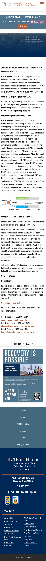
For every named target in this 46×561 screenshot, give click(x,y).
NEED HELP (38, 22)
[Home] (19, 4)
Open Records (8, 534)
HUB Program (8, 528)
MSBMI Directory (23, 424)
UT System (28, 539)
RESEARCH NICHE (32, 17)
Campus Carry (9, 524)
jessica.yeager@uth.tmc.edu (14, 320)
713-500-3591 (23, 486)
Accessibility (8, 518)
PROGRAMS (8, 22)
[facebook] (9, 493)
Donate (23, 410)
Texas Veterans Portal (31, 533)
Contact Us (23, 438)
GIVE (24, 26)
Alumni (23, 431)
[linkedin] (23, 493)
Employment (23, 417)
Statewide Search (30, 527)
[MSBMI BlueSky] (13, 493)
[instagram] (36, 493)
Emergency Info (23, 444)
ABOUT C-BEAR (13, 17)
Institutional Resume (11, 531)
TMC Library (28, 536)
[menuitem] (13, 17)
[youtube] (18, 493)
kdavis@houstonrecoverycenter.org (17, 332)
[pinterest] (32, 493)
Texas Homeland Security (33, 530)
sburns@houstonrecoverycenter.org (17, 326)
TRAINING (22, 22)
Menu (23, 9)
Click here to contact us (12, 303)
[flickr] (27, 493)
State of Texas (29, 524)
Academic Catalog (10, 521)
